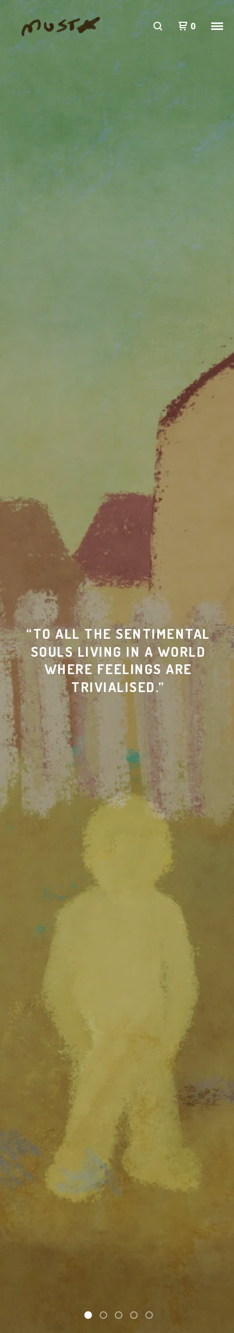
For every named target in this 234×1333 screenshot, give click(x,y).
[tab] (88, 1315)
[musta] (65, 26)
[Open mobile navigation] (217, 26)
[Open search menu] (157, 26)
